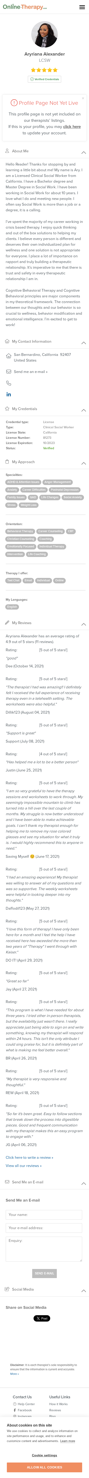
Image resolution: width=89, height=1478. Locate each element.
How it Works (58, 1404)
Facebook (25, 1410)
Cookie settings (44, 1455)
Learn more (67, 1441)
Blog (52, 1416)
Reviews (55, 1410)
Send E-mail (44, 1273)
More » (14, 1374)
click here (72, 126)
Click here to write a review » (29, 1157)
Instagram (24, 1416)
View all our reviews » (24, 1166)
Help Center (26, 1404)
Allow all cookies (44, 1467)
